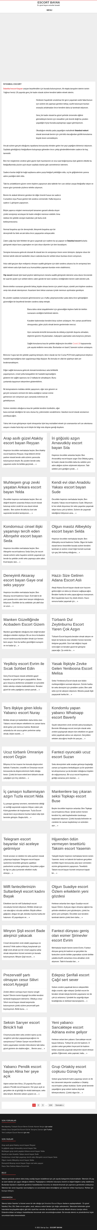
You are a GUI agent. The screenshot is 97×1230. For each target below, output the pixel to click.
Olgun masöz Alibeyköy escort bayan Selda (18, 1160)
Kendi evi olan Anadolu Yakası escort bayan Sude (71, 487)
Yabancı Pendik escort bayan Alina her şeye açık (22, 1071)
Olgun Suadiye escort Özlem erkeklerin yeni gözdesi (70, 891)
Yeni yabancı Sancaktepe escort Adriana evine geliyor (69, 1027)
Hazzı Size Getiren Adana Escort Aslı (15, 1166)
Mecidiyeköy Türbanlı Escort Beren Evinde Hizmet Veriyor (23, 1127)
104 (50, 1105)
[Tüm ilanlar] (48, 77)
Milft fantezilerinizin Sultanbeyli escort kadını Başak (24, 891)
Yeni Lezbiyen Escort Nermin (12, 1132)
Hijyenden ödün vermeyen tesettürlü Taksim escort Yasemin (71, 844)
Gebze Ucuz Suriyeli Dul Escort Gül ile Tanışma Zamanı (22, 1129)
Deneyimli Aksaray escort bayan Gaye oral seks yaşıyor (23, 580)
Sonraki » (59, 1105)
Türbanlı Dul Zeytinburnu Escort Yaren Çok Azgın (68, 624)
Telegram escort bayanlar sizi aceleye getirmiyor (21, 844)
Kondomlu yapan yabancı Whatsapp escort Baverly (67, 713)
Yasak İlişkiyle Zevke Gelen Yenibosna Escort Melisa (72, 668)
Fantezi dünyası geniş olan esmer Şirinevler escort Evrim (70, 935)
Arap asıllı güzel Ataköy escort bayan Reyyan (18, 1145)
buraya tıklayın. (8, 1191)
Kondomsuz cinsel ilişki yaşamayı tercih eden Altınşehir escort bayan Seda (29, 1157)
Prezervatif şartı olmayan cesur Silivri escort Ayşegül (20, 980)
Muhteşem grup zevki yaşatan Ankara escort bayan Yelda (22, 487)
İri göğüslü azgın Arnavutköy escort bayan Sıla (67, 443)
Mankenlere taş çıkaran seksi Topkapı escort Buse (71, 796)
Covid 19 (76, 344)
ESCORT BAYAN (48, 2)
